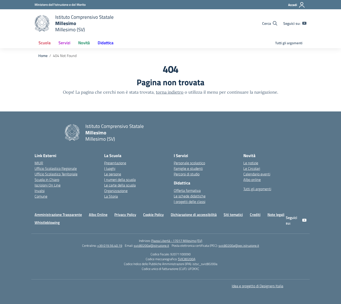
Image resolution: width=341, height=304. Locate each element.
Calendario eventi (256, 174)
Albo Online (98, 214)
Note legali (275, 214)
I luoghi (109, 168)
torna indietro (169, 92)
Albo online (252, 179)
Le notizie (250, 163)
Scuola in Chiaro (47, 179)
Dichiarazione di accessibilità (194, 214)
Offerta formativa (187, 190)
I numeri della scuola (120, 179)
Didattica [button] (105, 43)
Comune (41, 196)
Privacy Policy (125, 214)
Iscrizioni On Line (48, 185)
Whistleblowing (47, 222)
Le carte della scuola (120, 185)
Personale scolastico (189, 163)
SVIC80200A (186, 258)
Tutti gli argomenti (288, 43)
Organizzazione (116, 190)
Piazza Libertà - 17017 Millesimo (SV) (176, 240)
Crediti (255, 214)
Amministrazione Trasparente (58, 214)
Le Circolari (251, 168)
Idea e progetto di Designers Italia (257, 286)
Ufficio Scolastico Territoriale (56, 174)
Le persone (112, 174)
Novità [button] (84, 43)
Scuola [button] (45, 43)
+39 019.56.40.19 (109, 245)
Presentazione (115, 163)
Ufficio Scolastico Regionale (56, 168)
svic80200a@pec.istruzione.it (239, 245)
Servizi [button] (64, 43)
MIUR (39, 163)
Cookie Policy (153, 214)
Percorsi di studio (186, 174)
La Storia (111, 196)
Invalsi (40, 190)
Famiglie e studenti (188, 168)
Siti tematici (233, 214)
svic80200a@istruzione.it (151, 245)
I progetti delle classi (189, 201)
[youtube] (304, 23)
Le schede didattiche (190, 196)
